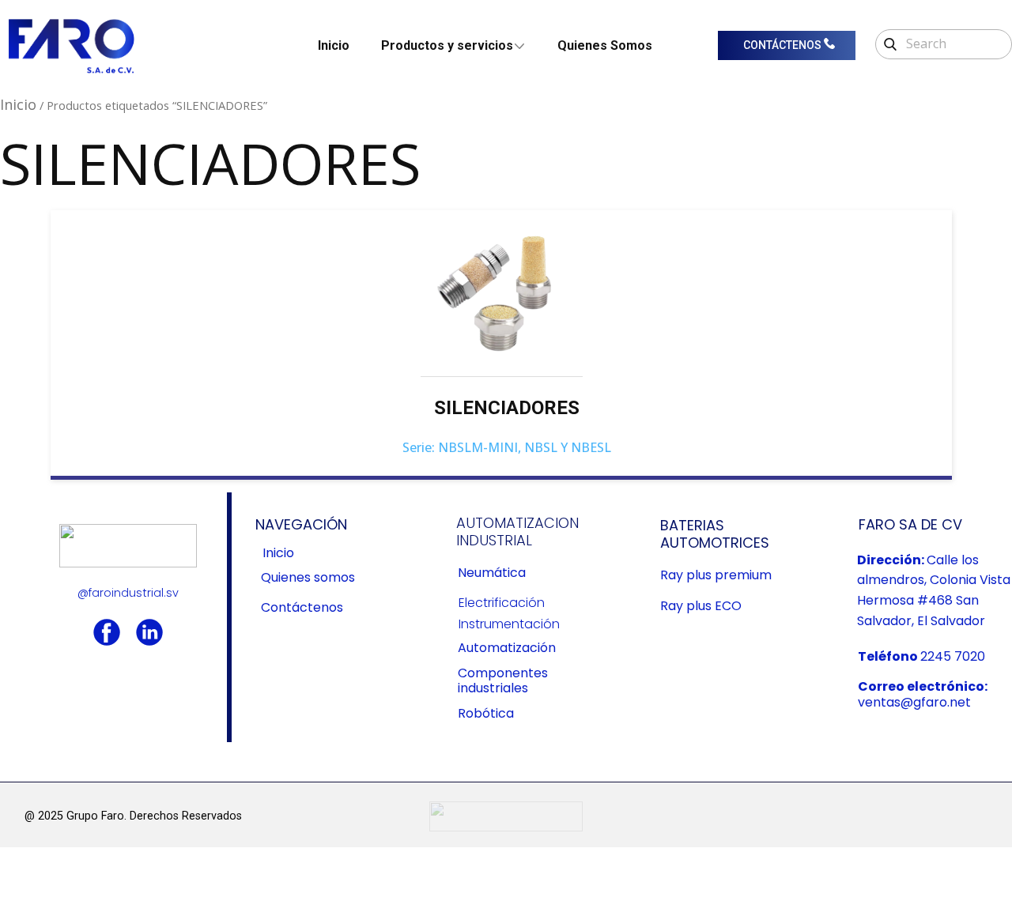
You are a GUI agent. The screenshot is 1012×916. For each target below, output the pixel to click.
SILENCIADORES (507, 408)
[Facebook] (106, 632)
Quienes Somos (604, 45)
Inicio (333, 45)
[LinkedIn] (149, 632)
